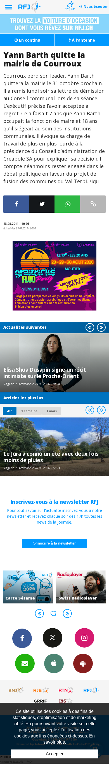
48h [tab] (9, 411)
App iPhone (54, 663)
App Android (83, 663)
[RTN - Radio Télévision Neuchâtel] (66, 690)
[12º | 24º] (69, 0)
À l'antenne (83, 40)
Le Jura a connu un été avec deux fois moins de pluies (50, 456)
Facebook (22, 638)
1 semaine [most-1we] (29, 411)
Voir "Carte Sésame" (28, 586)
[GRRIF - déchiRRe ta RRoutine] (41, 701)
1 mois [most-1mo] (51, 411)
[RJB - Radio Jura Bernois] (41, 690)
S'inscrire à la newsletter (54, 543)
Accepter (54, 753)
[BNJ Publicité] (16, 690)
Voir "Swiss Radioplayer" (81, 586)
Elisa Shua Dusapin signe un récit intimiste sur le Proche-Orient (44, 372)
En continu (29, 40)
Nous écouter (96, 6)
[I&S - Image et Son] (66, 701)
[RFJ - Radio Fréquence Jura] (91, 690)
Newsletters (25, 663)
